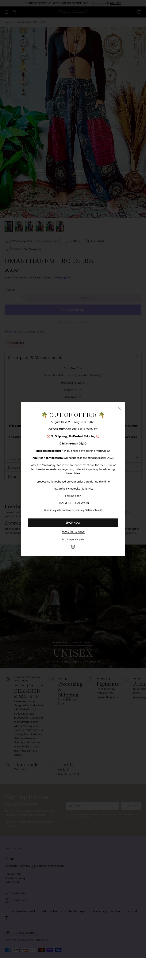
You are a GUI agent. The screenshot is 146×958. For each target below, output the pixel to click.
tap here (36, 469)
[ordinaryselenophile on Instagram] (73, 547)
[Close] (119, 408)
